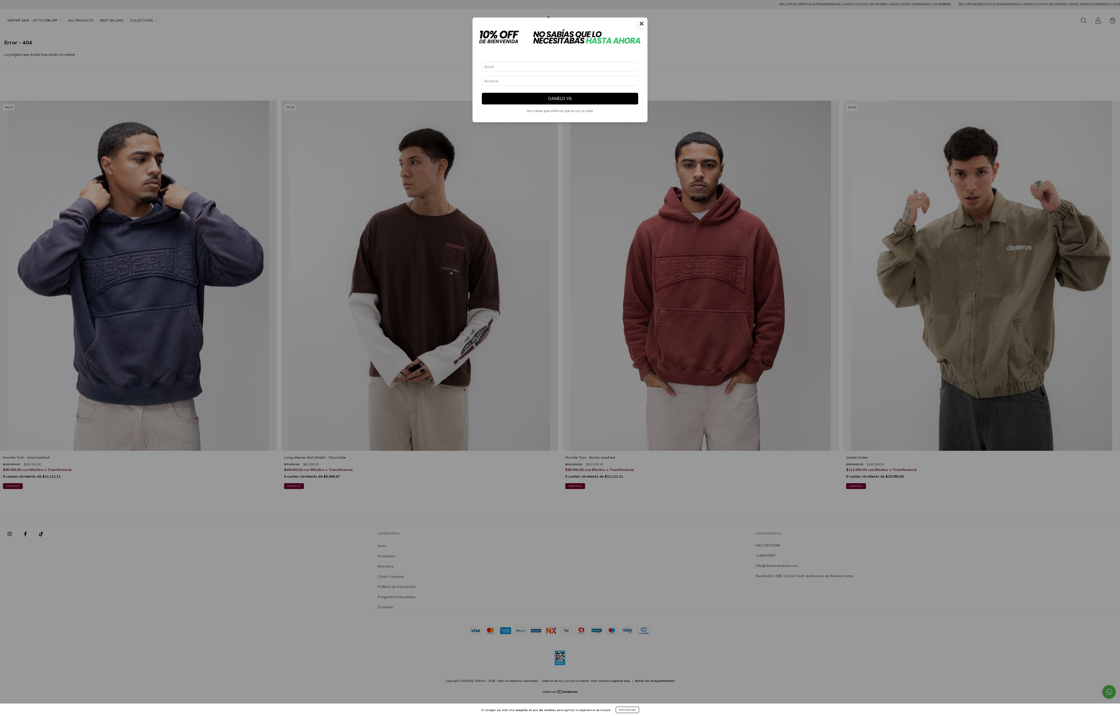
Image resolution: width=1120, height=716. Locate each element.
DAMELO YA (560, 98)
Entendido (627, 709)
